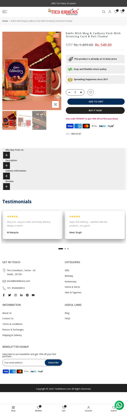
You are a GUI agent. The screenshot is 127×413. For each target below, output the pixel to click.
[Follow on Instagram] (15, 295)
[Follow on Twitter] (9, 295)
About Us (7, 313)
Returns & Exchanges (13, 329)
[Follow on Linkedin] (21, 295)
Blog (67, 313)
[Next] (56, 71)
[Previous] (8, 71)
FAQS (67, 318)
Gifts (67, 270)
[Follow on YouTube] (33, 295)
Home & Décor (72, 286)
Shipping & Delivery (12, 335)
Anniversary (70, 281)
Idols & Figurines (73, 292)
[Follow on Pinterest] (27, 295)
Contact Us (7, 318)
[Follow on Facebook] (3, 295)
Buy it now (95, 110)
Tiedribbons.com (62, 388)
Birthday (69, 275)
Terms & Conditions (12, 324)
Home (5, 20)
